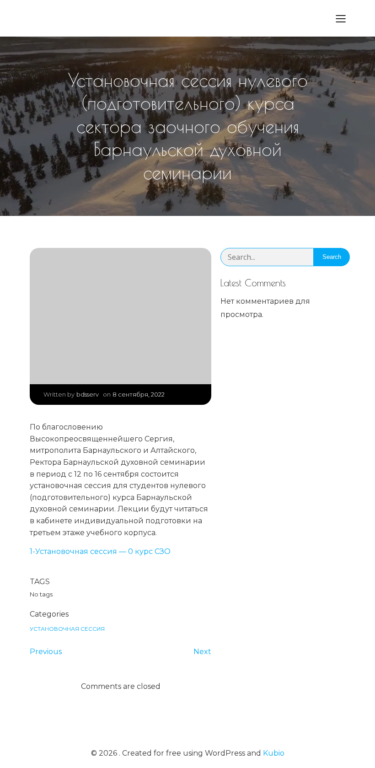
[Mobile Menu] (341, 18)
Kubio (273, 753)
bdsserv (87, 394)
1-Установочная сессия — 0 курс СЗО (100, 551)
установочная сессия (67, 628)
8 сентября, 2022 (138, 394)
